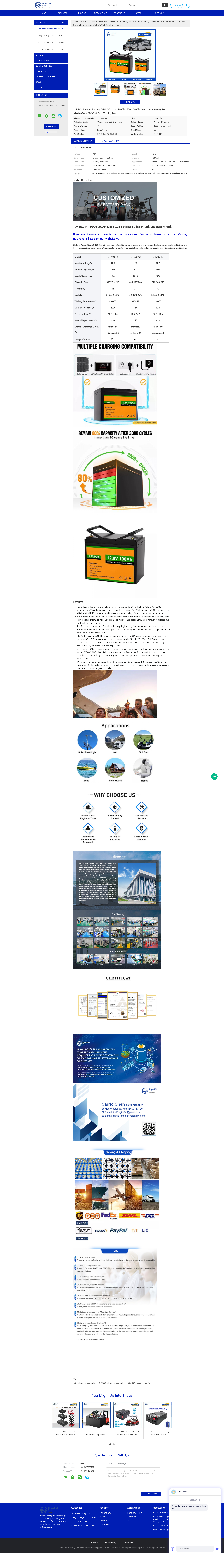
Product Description (110, 141)
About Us (81, 13)
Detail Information (83, 141)
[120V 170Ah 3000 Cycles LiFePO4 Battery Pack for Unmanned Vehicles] (66, 1416)
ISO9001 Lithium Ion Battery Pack (112, 1383)
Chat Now (159, 13)
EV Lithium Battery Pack (51, 29)
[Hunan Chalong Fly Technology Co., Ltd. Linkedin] (187, 5)
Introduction (106, 1513)
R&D (128, 1521)
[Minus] (217, 1491)
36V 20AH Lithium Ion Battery (140, 1383)
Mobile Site (128, 1543)
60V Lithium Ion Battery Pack (85, 1383)
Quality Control (44, 66)
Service (103, 1521)
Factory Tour (100, 13)
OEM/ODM (131, 1517)
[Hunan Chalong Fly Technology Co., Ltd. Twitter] (180, 5)
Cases (138, 13)
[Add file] (172, 1549)
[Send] (217, 1549)
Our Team (104, 1524)
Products (62, 13)
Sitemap (94, 1543)
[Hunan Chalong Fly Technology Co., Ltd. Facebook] (173, 5)
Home (43, 13)
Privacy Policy (110, 1543)
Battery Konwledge (45, 77)
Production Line (134, 1513)
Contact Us (119, 13)
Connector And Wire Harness (51, 49)
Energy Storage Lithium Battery (51, 36)
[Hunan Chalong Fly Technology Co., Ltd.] (39, 115)
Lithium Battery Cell (51, 42)
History (103, 1517)
